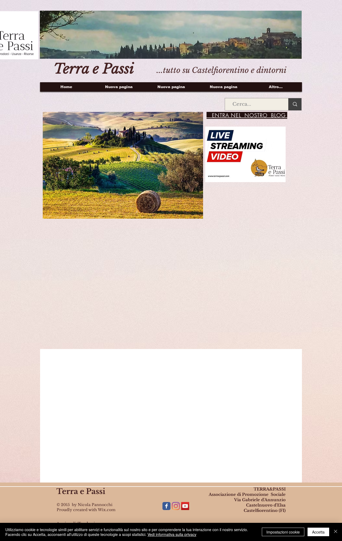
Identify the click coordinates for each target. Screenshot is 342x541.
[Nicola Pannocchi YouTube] (185, 506)
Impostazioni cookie (283, 532)
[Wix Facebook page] (166, 506)
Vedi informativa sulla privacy (171, 534)
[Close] (335, 532)
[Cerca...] (294, 104)
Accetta (318, 532)
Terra (67, 491)
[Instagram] (176, 506)
